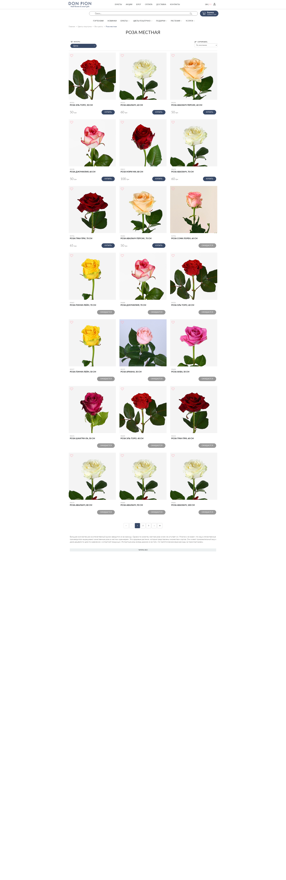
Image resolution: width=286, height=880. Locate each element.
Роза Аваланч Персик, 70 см (136, 237)
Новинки (112, 21)
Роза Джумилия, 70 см (133, 304)
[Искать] (190, 13)
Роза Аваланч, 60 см (132, 104)
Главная (72, 26)
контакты (175, 4)
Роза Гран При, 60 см (182, 437)
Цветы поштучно (141, 21)
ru (210, 4)
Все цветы (99, 26)
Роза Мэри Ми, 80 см (132, 171)
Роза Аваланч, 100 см (183, 504)
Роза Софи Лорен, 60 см (184, 237)
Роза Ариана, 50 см (131, 371)
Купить (108, 112)
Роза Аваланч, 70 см (182, 171)
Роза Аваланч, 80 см (81, 504)
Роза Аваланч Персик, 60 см (186, 104)
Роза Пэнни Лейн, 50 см (83, 371)
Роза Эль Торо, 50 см (81, 104)
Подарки (160, 21)
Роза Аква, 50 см (180, 371)
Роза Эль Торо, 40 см (132, 437)
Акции (129, 4)
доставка (161, 4)
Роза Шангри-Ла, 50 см (82, 437)
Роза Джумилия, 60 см (82, 171)
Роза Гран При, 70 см (81, 237)
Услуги (189, 21)
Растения (175, 21)
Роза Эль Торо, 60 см (182, 304)
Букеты (118, 4)
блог (138, 4)
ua (206, 4)
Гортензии (98, 21)
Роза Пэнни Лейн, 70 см (83, 304)
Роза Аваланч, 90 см (132, 504)
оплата (148, 4)
